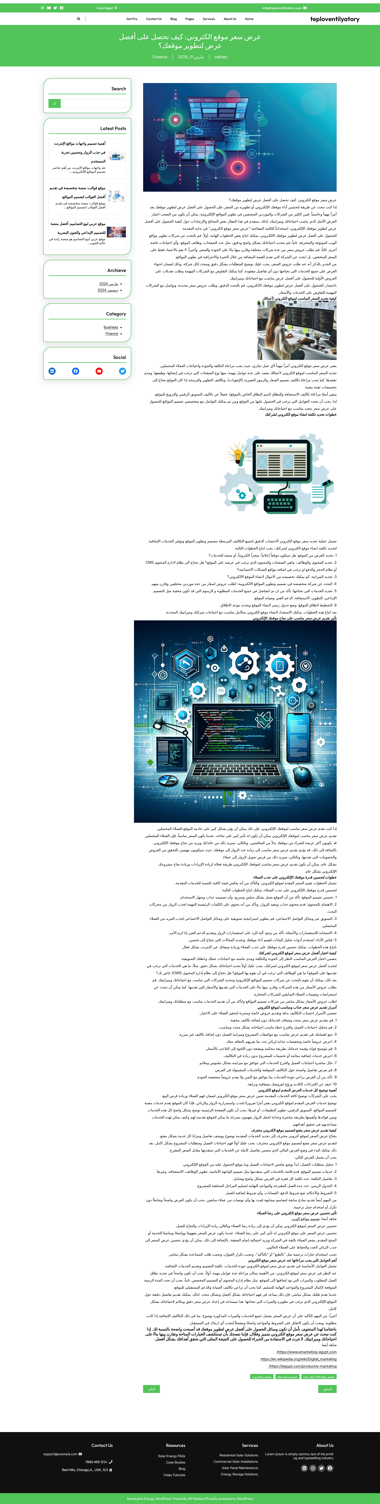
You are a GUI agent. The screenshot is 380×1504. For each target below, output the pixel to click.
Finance (160, 57)
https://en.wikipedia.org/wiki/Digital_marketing (299, 1359)
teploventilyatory (335, 19)
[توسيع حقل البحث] (78, 19)
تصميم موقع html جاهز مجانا (319, 1376)
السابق (327, 1389)
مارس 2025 (108, 284)
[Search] (54, 103)
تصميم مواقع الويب (306, 1219)
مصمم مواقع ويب (262, 1376)
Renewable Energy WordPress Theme (155, 1499)
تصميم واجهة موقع (287, 1376)
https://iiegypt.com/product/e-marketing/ (303, 1366)
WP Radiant (196, 1499)
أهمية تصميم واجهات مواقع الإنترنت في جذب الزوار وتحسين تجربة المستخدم (79, 152)
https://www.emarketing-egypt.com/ (307, 1352)
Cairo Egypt (104, 8)
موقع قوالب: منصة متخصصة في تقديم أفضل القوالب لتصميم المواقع (77, 192)
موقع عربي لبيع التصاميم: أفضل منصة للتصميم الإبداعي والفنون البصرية (78, 228)
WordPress (245, 1499)
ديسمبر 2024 (108, 290)
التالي (151, 1389)
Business (111, 327)
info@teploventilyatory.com (282, 8)
